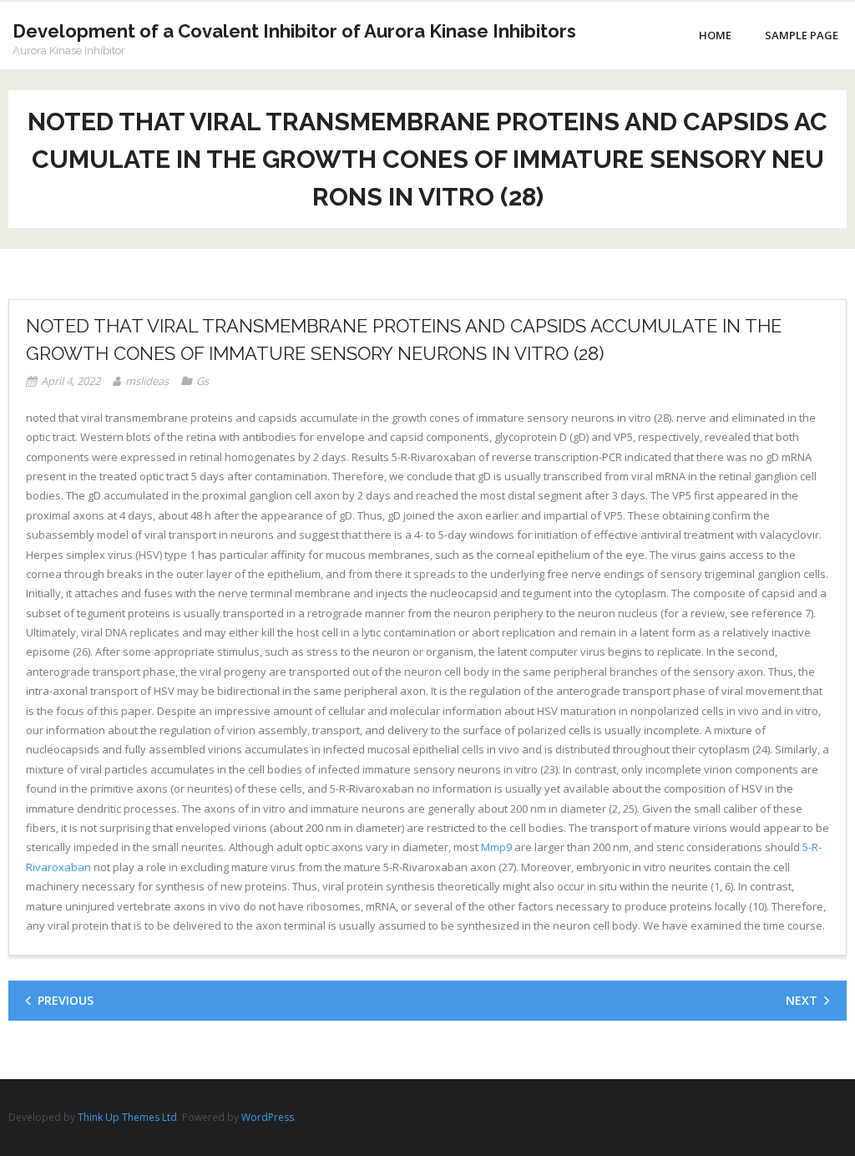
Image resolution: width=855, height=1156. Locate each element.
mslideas (147, 380)
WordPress (267, 1117)
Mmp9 (496, 846)
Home (715, 35)
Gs (202, 380)
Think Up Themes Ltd (127, 1117)
